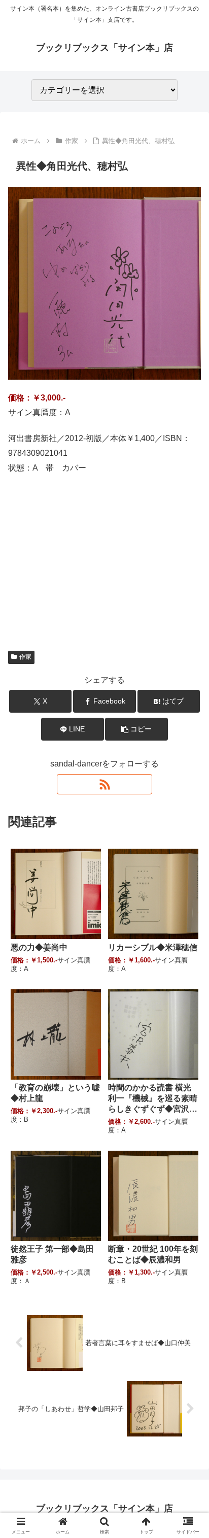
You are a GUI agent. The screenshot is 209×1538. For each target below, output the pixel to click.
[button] (136, 729)
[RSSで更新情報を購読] (104, 784)
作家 (25, 656)
